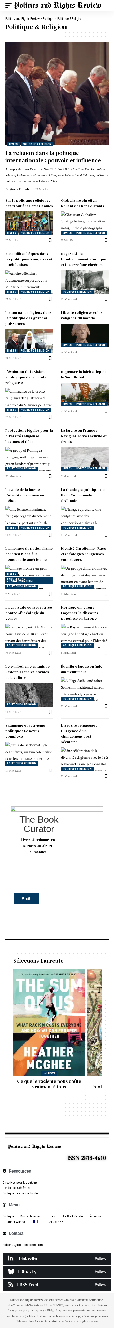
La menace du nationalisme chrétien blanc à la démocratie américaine (29, 554)
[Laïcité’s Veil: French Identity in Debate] (29, 518)
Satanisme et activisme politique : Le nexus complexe (25, 731)
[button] (9, 5)
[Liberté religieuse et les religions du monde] (85, 335)
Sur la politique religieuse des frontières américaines (29, 203)
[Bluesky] (57, 1272)
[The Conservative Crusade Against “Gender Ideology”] (29, 636)
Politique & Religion (37, 144)
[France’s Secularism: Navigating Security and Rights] (85, 459)
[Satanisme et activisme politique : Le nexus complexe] (29, 754)
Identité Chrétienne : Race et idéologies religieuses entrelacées (83, 554)
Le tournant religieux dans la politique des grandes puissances (28, 318)
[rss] (57, 1285)
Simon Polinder (20, 189)
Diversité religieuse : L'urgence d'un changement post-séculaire (79, 733)
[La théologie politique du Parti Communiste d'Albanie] (85, 518)
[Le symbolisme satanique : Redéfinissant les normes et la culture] (29, 695)
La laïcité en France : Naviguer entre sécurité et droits (84, 436)
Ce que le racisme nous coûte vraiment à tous (49, 1084)
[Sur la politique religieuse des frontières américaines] (29, 223)
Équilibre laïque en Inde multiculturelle (81, 669)
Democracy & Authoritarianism (20, 580)
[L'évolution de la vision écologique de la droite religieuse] (29, 400)
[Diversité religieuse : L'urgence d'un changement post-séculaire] (85, 759)
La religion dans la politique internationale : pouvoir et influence (53, 156)
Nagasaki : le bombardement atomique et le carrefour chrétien (83, 259)
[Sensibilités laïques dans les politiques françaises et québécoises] (29, 282)
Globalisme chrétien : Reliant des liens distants (82, 203)
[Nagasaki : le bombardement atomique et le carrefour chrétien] (85, 282)
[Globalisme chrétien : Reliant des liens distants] (85, 223)
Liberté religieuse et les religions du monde (81, 315)
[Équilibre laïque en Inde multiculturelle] (85, 689)
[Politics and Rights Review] (57, 5)
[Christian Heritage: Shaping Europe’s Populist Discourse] (85, 636)
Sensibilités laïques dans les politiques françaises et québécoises (28, 259)
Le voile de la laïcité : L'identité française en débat (24, 495)
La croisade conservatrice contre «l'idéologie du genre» (28, 613)
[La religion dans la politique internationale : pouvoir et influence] (57, 93)
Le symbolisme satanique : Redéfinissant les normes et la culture (28, 672)
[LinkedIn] (57, 1259)
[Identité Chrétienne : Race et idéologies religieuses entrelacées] (85, 577)
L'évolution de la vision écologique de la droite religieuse (25, 377)
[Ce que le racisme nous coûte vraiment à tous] (49, 1022)
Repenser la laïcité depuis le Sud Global (83, 374)
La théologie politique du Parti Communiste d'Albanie (83, 495)
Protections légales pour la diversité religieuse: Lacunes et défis (29, 436)
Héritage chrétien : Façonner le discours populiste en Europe (79, 613)
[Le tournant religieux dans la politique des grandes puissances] (29, 341)
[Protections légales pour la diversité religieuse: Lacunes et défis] (29, 459)
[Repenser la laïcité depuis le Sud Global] (85, 394)
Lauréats (49, 1073)
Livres (13, 144)
